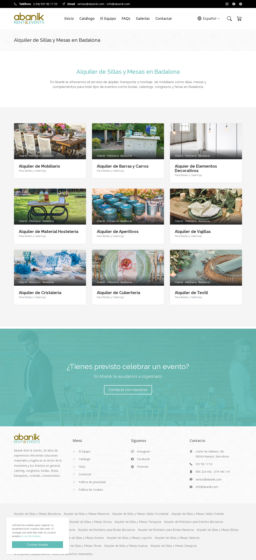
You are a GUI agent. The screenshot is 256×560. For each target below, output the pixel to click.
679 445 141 (222, 471)
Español (209, 18)
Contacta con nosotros (128, 390)
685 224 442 (204, 471)
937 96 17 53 (204, 464)
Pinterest (143, 466)
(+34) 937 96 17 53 (45, 4)
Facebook (143, 459)
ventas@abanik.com (90, 4)
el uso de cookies (31, 536)
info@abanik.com (118, 4)
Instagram (143, 451)
